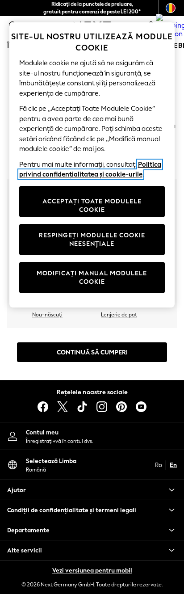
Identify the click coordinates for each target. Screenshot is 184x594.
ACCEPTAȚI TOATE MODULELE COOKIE (92, 206)
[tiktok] (82, 407)
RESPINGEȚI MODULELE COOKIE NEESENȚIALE (92, 240)
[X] (62, 407)
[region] (92, 165)
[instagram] (102, 407)
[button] (92, 490)
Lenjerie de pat (119, 315)
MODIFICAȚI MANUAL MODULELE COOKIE (92, 278)
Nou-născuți (47, 315)
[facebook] (43, 407)
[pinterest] (121, 407)
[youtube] (141, 407)
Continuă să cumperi (92, 352)
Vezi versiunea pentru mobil (92, 570)
